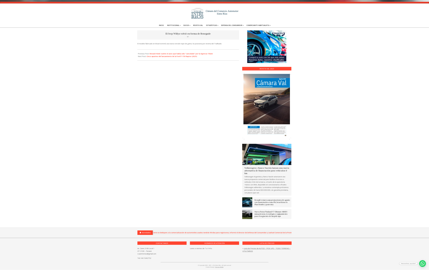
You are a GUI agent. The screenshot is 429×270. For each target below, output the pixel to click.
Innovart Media (219, 267)
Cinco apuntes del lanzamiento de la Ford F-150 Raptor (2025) (172, 56)
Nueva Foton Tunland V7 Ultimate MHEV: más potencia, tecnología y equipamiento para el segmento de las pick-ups (271, 214)
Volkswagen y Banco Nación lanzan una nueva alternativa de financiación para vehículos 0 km (266, 171)
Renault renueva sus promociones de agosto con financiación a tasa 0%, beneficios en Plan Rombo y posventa (272, 202)
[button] (422, 263)
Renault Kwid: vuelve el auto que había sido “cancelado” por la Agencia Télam (181, 54)
